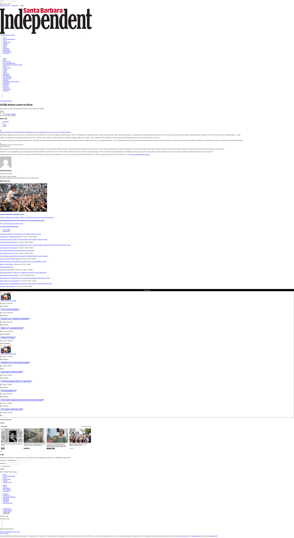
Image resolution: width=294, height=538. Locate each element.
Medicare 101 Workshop (8, 338)
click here (183, 536)
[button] (11, 439)
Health (2, 286)
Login (22, 5)
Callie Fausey (13, 242)
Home (5, 58)
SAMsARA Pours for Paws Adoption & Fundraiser (15, 363)
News (4, 38)
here (44, 457)
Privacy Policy (4, 533)
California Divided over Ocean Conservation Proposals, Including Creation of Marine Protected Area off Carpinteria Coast (35, 245)
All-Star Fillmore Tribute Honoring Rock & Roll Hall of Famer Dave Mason (22, 400)
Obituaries (6, 48)
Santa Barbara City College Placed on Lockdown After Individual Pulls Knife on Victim (25, 278)
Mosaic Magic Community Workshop (11, 372)
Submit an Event (4, 5)
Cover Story (6, 491)
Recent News (7, 229)
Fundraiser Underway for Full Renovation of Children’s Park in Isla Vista (20, 234)
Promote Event (7, 482)
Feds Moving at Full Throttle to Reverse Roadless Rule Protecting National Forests (23, 239)
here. (15, 472)
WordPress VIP (213, 536)
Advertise (6, 84)
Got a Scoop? (11, 35)
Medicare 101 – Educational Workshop (12, 328)
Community (3, 236)
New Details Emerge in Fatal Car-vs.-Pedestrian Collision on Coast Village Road (23, 272)
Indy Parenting (7, 51)
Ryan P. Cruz (13, 253)
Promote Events (7, 503)
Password (3, 463)
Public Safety (4, 253)
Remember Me (6, 466)
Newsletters (14, 5)
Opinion (5, 44)
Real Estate (6, 50)
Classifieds (6, 53)
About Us (5, 86)
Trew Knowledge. (196, 536)
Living (5, 41)
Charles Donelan (11, 114)
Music (2, 264)
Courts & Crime (4, 259)
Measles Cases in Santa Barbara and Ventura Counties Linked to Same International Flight (26, 283)
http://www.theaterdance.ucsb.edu (140, 154)
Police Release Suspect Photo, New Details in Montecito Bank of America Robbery (24, 256)
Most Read (6, 231)
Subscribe (4, 35)
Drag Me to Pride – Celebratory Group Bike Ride (15, 319)
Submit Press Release (9, 497)
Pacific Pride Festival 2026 (8, 300)
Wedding (5, 80)
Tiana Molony (9, 264)
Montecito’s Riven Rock (6, 267)
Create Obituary (7, 510)
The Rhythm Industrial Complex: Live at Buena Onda (16, 382)
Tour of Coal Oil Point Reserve (9, 310)
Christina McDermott (15, 236)
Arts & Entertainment (9, 39)
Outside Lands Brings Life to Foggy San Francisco (12, 214)
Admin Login (6, 513)
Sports (5, 47)
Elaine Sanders (15, 259)
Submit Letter (7, 511)
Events (5, 45)
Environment (4, 242)
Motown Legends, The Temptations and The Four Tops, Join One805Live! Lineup (23, 261)
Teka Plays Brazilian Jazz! (8, 391)
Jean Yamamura (14, 281)
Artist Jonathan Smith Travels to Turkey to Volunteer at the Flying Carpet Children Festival (22, 220)
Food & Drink (7, 42)
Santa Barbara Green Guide (11, 81)
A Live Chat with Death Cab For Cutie (9, 226)
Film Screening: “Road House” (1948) (11, 410)
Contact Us (6, 87)
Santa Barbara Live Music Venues (12, 64)
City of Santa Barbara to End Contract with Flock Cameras (17, 250)
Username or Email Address (8, 460)
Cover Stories (7, 78)
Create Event (7, 89)
